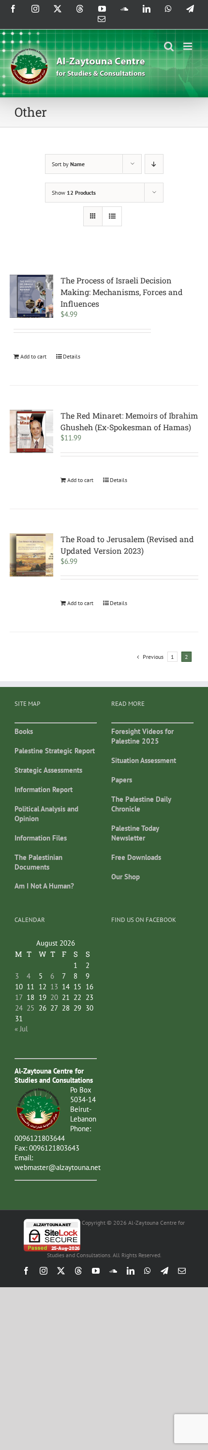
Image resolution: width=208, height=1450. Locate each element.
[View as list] (112, 216)
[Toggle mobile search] (169, 46)
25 (30, 1008)
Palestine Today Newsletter (135, 833)
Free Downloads (136, 857)
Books (24, 731)
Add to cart (33, 356)
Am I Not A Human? (44, 885)
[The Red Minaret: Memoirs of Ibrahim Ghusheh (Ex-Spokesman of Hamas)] (31, 431)
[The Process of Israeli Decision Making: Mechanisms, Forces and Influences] (31, 296)
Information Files (41, 837)
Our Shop (125, 876)
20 (54, 997)
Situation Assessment (143, 760)
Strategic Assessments (48, 770)
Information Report (44, 789)
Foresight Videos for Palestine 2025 (142, 736)
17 (19, 997)
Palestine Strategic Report (55, 750)
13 (54, 986)
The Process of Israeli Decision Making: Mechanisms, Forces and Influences (121, 292)
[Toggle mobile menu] (188, 46)
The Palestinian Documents (38, 862)
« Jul (21, 1028)
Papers (121, 779)
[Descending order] (154, 164)
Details (71, 356)
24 (19, 1008)
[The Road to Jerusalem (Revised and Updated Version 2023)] (31, 555)
